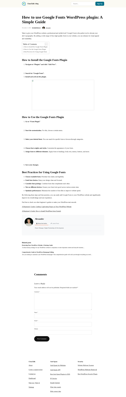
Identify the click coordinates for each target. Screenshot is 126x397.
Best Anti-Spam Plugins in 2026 (60, 374)
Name (36, 312)
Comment (37, 291)
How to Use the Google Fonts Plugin (35, 49)
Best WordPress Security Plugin (87, 374)
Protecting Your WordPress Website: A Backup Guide (37, 245)
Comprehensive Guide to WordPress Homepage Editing (38, 252)
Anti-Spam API (55, 370)
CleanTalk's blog (32, 4)
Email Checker (55, 383)
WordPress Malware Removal (87, 370)
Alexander (48, 28)
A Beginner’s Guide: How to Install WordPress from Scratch (41, 211)
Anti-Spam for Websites (58, 365)
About (30, 365)
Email (36, 320)
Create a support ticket (36, 369)
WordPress (36, 28)
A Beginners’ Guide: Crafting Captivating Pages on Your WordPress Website (46, 207)
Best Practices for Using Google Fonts (35, 52)
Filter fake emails (55, 387)
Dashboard (32, 378)
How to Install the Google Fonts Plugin (35, 47)
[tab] (41, 223)
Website (36, 329)
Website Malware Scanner (86, 365)
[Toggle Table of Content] (45, 44)
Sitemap (31, 387)
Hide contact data (55, 391)
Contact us (32, 374)
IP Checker (53, 378)
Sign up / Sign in (34, 383)
